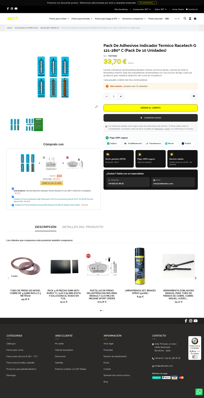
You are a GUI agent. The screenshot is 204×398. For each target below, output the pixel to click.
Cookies (107, 369)
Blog (106, 382)
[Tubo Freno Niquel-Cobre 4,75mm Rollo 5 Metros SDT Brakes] (25, 266)
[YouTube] (16, 8)
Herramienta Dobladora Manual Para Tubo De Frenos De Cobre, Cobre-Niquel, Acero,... (178, 294)
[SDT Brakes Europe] (12, 18)
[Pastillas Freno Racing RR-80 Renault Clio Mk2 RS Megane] (102, 266)
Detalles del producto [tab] (82, 227)
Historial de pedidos (64, 350)
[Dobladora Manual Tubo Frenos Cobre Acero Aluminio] (178, 266)
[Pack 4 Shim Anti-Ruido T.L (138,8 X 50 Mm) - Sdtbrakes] (64, 266)
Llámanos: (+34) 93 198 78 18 (167, 358)
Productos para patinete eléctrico (21, 369)
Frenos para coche (14, 350)
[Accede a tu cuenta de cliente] (190, 18)
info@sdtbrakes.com (164, 366)
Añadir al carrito (151, 108)
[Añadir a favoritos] (194, 96)
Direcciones (60, 356)
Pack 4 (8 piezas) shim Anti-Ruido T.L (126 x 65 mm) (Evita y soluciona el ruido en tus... (64, 294)
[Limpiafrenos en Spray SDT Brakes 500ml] (140, 266)
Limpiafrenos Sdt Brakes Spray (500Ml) (140, 292)
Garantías (59, 363)
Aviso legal (108, 344)
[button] (100, 310)
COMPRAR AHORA (152, 118)
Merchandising (121, 9)
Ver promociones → (147, 3)
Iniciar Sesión (178, 9)
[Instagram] (12, 8)
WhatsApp (159, 129)
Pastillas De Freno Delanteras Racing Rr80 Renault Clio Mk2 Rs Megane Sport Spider (47, 205)
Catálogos (11, 344)
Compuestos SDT (142, 9)
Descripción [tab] (45, 227)
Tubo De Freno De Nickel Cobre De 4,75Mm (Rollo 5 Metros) (25, 293)
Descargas (11, 375)
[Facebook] (8, 8)
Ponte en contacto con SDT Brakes (70, 369)
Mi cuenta (59, 344)
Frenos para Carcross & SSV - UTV (22, 356)
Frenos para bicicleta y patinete (20, 363)
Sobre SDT (161, 9)
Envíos (106, 363)
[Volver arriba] (121, 96)
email (167, 129)
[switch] (195, 357)
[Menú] (199, 337)
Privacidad (108, 350)
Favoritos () (193, 9)
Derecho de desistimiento (115, 356)
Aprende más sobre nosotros (117, 375)
